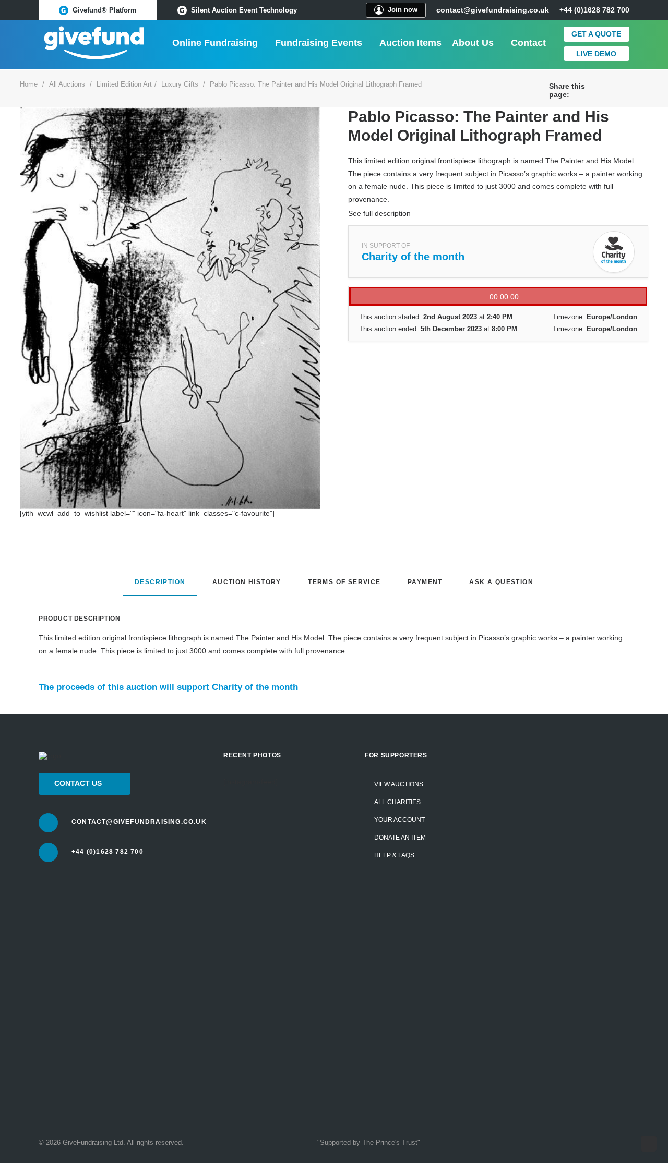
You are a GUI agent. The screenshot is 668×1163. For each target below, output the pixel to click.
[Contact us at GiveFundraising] (48, 822)
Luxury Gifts (179, 84)
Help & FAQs (394, 855)
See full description (379, 213)
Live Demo (596, 54)
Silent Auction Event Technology (244, 10)
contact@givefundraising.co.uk (492, 10)
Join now (403, 10)
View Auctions (398, 784)
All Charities (397, 802)
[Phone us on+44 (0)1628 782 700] (48, 852)
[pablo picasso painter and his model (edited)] (170, 308)
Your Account (399, 819)
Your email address (541, 882)
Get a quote (596, 34)
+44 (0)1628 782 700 (107, 851)
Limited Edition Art (124, 84)
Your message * (534, 953)
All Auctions (67, 84)
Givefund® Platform (105, 10)
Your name (525, 812)
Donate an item (400, 837)
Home (29, 84)
